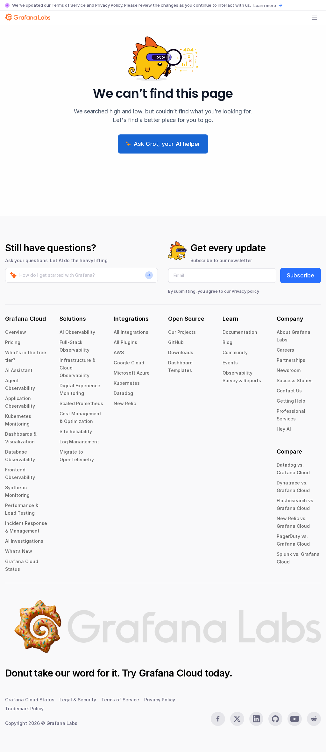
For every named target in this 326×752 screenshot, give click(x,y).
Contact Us (289, 390)
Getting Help (291, 401)
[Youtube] (294, 719)
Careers (285, 350)
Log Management (79, 441)
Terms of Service (69, 5)
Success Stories (295, 380)
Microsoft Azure (132, 373)
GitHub (176, 342)
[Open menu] (314, 17)
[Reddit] (314, 719)
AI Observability (77, 332)
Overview (15, 332)
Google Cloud (129, 362)
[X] (237, 719)
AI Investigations (24, 541)
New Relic (125, 403)
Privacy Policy (108, 5)
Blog (227, 342)
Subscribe (300, 275)
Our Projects (182, 332)
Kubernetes (127, 383)
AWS (119, 352)
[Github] (275, 719)
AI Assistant (18, 370)
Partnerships (291, 360)
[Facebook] (218, 719)
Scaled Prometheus (81, 403)
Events (230, 362)
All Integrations (131, 332)
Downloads (180, 352)
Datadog (123, 393)
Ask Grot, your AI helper (167, 143)
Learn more (264, 5)
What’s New (18, 551)
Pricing (12, 342)
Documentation (240, 332)
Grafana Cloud (170, 673)
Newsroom (289, 370)
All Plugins (125, 342)
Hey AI (284, 429)
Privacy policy (245, 291)
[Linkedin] (256, 719)
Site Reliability (76, 431)
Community (235, 352)
